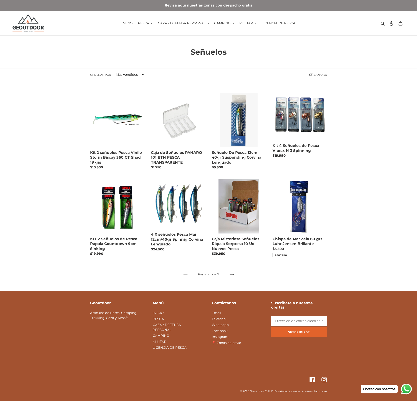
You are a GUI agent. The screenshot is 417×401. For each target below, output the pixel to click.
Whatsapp (220, 325)
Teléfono (218, 319)
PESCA (158, 319)
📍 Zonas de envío (226, 343)
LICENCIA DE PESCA (170, 347)
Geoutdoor (257, 391)
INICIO (158, 313)
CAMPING (161, 336)
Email (216, 313)
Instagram (220, 337)
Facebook (220, 331)
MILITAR (159, 342)
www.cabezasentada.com (310, 391)
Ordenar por (100, 74)
